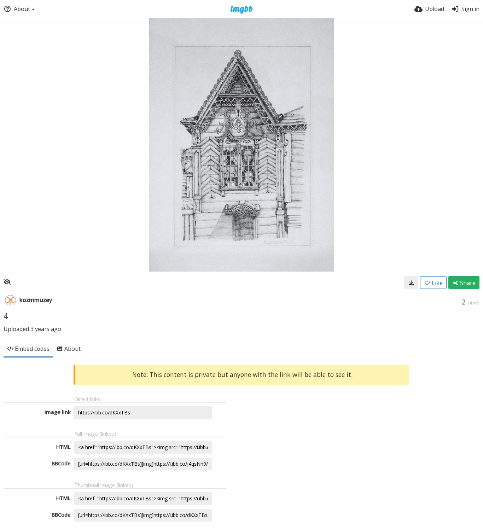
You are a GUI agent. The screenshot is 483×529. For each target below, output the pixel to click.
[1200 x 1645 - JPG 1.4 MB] (411, 282)
